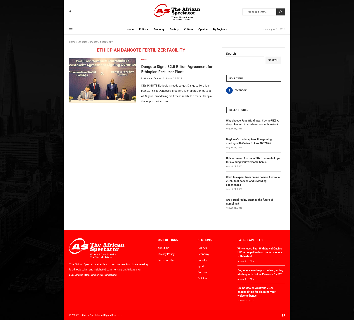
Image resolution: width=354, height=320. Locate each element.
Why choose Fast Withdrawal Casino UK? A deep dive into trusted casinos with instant (252, 122)
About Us (163, 247)
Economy (159, 29)
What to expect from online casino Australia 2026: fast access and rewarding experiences (253, 181)
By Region (219, 29)
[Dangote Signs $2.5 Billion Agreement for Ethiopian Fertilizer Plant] (102, 80)
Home (130, 29)
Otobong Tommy (152, 78)
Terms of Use (166, 260)
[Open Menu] (70, 29)
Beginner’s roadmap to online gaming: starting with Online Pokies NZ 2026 (249, 141)
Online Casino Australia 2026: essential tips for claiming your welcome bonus (253, 160)
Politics (143, 29)
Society (174, 29)
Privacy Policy (166, 253)
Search (280, 11)
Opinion (203, 29)
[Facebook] (70, 11)
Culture (188, 29)
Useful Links (168, 240)
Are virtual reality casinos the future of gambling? (249, 201)
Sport (201, 266)
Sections (205, 240)
